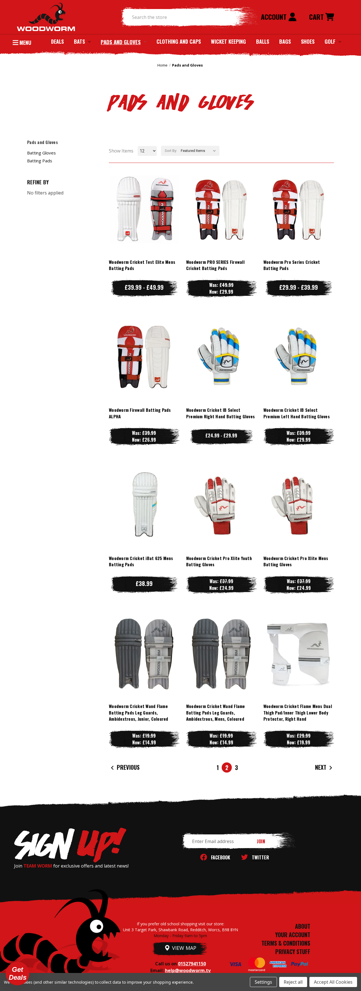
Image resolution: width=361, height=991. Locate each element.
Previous (127, 767)
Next (321, 767)
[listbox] (199, 151)
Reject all (293, 982)
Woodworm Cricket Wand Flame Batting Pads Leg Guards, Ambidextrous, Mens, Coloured (215, 712)
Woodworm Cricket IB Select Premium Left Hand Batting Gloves (296, 413)
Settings (263, 982)
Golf (330, 41)
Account (274, 17)
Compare (141, 209)
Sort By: (171, 151)
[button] (17, 973)
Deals (57, 41)
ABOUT (302, 926)
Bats (79, 41)
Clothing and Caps (179, 41)
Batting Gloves (41, 153)
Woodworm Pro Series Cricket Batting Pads (291, 265)
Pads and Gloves (121, 42)
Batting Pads (39, 160)
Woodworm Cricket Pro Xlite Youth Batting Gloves (219, 561)
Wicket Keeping (228, 41)
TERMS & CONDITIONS (285, 943)
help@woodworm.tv (188, 970)
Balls (262, 41)
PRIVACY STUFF (292, 951)
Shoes (307, 41)
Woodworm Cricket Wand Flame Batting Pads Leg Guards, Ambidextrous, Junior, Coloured (138, 712)
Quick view (144, 198)
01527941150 (192, 964)
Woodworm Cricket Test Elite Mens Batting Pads (142, 265)
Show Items (121, 151)
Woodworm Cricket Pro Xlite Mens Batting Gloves (295, 561)
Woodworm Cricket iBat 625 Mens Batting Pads (141, 561)
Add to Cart (298, 664)
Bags (285, 41)
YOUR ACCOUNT (292, 934)
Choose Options (144, 220)
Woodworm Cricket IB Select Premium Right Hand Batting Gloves (220, 413)
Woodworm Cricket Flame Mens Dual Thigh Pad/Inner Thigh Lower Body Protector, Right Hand (297, 712)
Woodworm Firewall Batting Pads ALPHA (140, 413)
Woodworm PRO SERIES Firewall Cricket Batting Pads (215, 265)
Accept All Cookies (333, 982)
